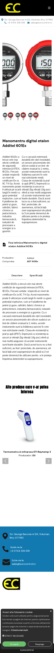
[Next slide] (49, 76)
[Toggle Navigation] (49, 8)
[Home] (23, 8)
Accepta (14, 644)
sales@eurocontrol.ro (41, 22)
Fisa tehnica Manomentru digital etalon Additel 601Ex (27, 244)
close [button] (51, 611)
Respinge (39, 644)
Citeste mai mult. (19, 630)
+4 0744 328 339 (16, 22)
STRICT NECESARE (14, 636)
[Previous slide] (5, 76)
